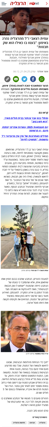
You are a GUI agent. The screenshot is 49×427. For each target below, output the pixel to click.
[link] (33, 79)
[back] (46, 3)
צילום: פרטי (5, 33)
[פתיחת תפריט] (4, 3)
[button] (24, 237)
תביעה (32, 423)
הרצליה (42, 423)
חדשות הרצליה (19, 423)
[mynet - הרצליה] (24, 6)
